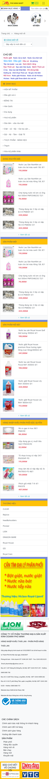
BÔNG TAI (8, 100)
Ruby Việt (21, 690)
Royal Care (7, 554)
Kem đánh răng (29, 64)
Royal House (8, 543)
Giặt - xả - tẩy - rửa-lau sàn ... (17, 129)
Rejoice (6, 515)
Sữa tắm (8, 61)
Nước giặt (8, 58)
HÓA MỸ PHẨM (10, 89)
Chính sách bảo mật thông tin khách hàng (20, 723)
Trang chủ (5, 33)
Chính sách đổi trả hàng (12, 727)
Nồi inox (7, 75)
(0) (36, 3)
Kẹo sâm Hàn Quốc (23, 67)
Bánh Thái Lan (38, 67)
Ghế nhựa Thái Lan (19, 73)
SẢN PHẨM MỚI (10, 242)
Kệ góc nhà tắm (34, 73)
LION (5, 531)
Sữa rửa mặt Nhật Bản (17, 70)
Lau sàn (18, 64)
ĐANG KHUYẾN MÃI (11, 159)
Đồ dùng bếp (33, 70)
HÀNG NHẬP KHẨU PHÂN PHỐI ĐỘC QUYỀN (22, 422)
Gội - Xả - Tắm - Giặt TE (14, 134)
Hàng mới (7, 753)
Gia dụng (8, 112)
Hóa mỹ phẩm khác (12, 151)
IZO (4, 548)
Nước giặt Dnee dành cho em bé (23, 78)
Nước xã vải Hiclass (35, 76)
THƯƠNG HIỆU (9, 503)
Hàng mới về (19, 33)
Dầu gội (17, 61)
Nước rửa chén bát (34, 58)
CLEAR (6, 509)
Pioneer (6, 526)
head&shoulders (10, 520)
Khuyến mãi (8, 755)
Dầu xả (26, 61)
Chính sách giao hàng (11, 730)
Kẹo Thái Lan (9, 67)
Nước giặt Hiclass (19, 76)
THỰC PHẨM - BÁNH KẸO (15, 140)
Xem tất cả (25, 234)
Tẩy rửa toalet (9, 64)
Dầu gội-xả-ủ (9, 95)
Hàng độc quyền (10, 744)
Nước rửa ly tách (19, 58)
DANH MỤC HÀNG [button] (10, 8)
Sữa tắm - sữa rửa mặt (14, 123)
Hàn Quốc (8, 106)
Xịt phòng (34, 61)
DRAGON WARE (9, 537)
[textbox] (39, 8)
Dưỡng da (7, 73)
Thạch (6, 146)
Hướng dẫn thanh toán (12, 734)
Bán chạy (7, 750)
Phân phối (7, 742)
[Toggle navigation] (43, 3)
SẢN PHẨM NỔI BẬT (11, 325)
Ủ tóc (6, 70)
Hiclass (6, 78)
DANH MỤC (11, 84)
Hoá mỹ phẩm (10, 117)
